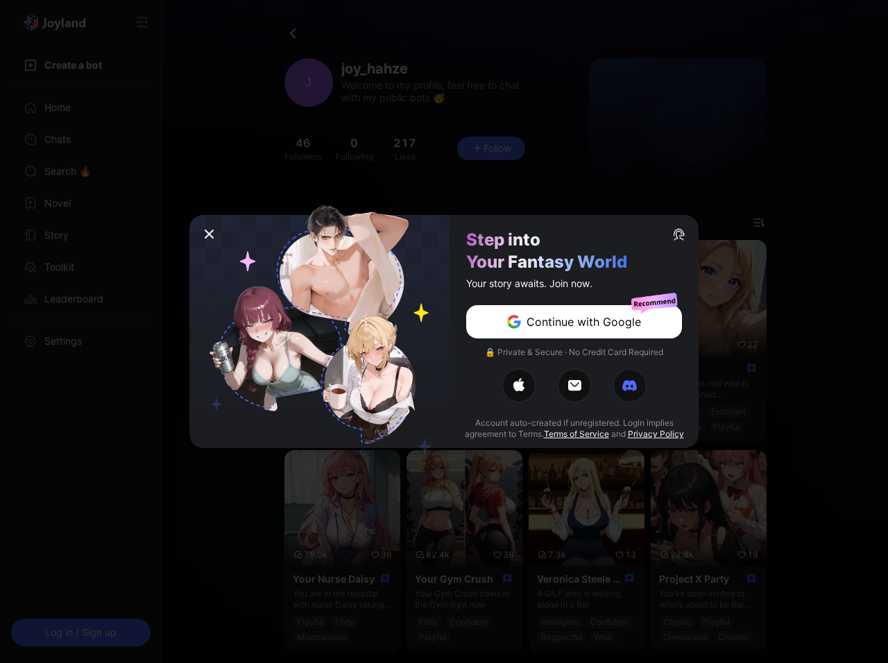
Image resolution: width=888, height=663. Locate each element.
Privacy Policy (656, 434)
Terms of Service (576, 434)
